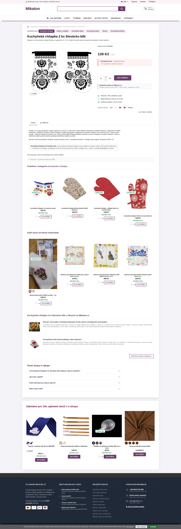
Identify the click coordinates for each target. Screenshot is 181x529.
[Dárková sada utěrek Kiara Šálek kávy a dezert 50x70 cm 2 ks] (74, 255)
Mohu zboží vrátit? (36, 389)
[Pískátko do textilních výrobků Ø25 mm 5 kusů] (107, 426)
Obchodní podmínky (100, 492)
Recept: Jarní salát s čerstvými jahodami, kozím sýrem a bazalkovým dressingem (75, 322)
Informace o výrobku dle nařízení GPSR (43, 159)
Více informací (130, 526)
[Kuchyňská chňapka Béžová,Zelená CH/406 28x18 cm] (74, 189)
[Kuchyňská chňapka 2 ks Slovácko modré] (43, 189)
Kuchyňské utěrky (77, 31)
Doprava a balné (98, 501)
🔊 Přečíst (44, 123)
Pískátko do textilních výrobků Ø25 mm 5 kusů (107, 447)
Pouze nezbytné (141, 526)
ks (109, 78)
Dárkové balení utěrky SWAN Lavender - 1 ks (43, 295)
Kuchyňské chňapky (46, 31)
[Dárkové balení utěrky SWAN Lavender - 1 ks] (43, 264)
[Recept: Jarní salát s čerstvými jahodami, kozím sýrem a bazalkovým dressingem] (34, 323)
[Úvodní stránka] (47, 18)
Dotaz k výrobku (147, 112)
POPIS (33, 123)
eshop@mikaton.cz (136, 501)
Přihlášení (152, 1)
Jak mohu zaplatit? (36, 377)
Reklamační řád (98, 495)
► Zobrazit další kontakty (135, 507)
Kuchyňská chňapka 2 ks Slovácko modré (43, 208)
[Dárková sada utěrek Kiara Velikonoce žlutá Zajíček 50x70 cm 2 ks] (106, 255)
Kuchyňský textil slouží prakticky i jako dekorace (62, 339)
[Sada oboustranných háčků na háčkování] (74, 426)
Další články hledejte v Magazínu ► (141, 356)
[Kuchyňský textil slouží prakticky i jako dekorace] (34, 340)
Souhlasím (153, 526)
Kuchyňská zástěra (93, 31)
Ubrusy (105, 31)
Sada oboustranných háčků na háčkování (74, 446)
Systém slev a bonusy (100, 511)
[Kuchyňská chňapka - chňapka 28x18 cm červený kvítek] (106, 189)
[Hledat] (121, 8)
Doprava (134, 1)
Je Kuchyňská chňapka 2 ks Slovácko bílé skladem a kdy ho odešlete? (54, 371)
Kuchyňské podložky (117, 31)
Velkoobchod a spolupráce (102, 514)
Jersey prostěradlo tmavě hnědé (139, 446)
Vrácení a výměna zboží (101, 498)
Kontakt (142, 1)
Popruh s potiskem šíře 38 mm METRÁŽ (41, 446)
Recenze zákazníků (99, 507)
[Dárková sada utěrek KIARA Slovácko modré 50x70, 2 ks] (138, 255)
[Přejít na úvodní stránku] (28, 26)
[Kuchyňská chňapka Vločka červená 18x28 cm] (138, 193)
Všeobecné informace (100, 489)
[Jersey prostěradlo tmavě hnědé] (140, 426)
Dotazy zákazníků (99, 504)
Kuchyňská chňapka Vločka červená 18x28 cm (138, 216)
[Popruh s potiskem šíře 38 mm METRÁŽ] (41, 426)
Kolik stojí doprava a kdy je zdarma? (42, 383)
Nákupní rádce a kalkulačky (102, 516)
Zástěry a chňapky (62, 31)
